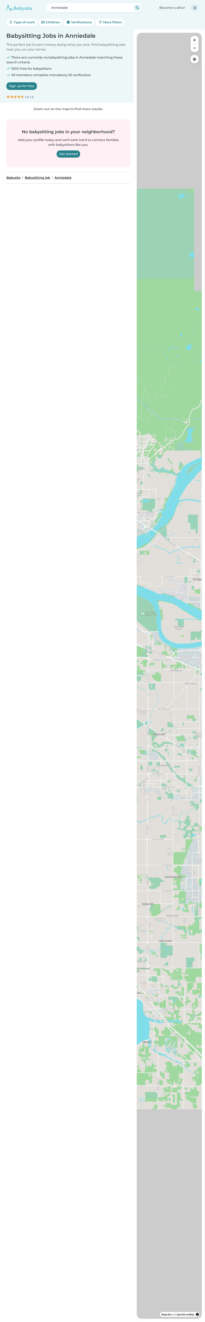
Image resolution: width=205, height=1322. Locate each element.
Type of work (24, 22)
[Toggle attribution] (197, 1314)
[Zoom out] (195, 48)
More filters (112, 22)
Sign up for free (21, 86)
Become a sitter (172, 8)
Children (52, 22)
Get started (68, 154)
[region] (169, 676)
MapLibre (167, 1314)
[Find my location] (195, 59)
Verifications (81, 22)
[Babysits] (19, 7)
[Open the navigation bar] (195, 8)
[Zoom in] (195, 40)
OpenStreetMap (185, 1314)
